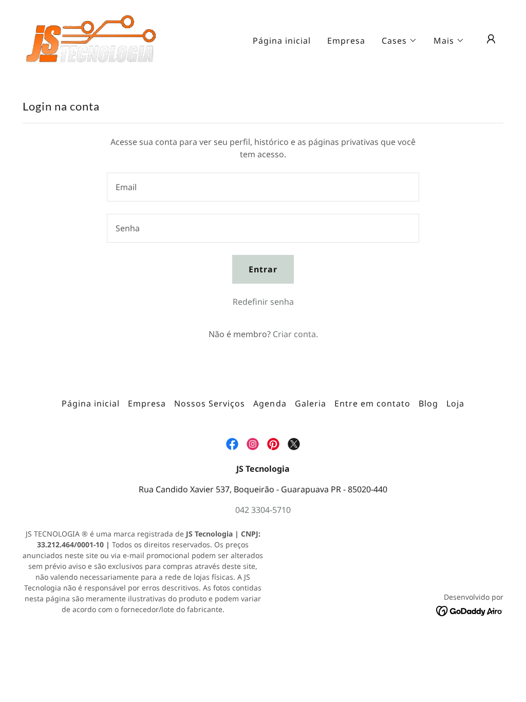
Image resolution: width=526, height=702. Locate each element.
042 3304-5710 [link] (263, 509)
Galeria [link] (310, 403)
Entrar (263, 269)
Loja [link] (455, 403)
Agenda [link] (269, 403)
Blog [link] (428, 403)
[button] (399, 40)
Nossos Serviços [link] (209, 403)
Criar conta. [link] (295, 334)
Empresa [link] (346, 40)
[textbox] (263, 187)
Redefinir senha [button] (263, 301)
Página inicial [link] (282, 40)
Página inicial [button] (91, 403)
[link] (91, 38)
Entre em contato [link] (372, 403)
